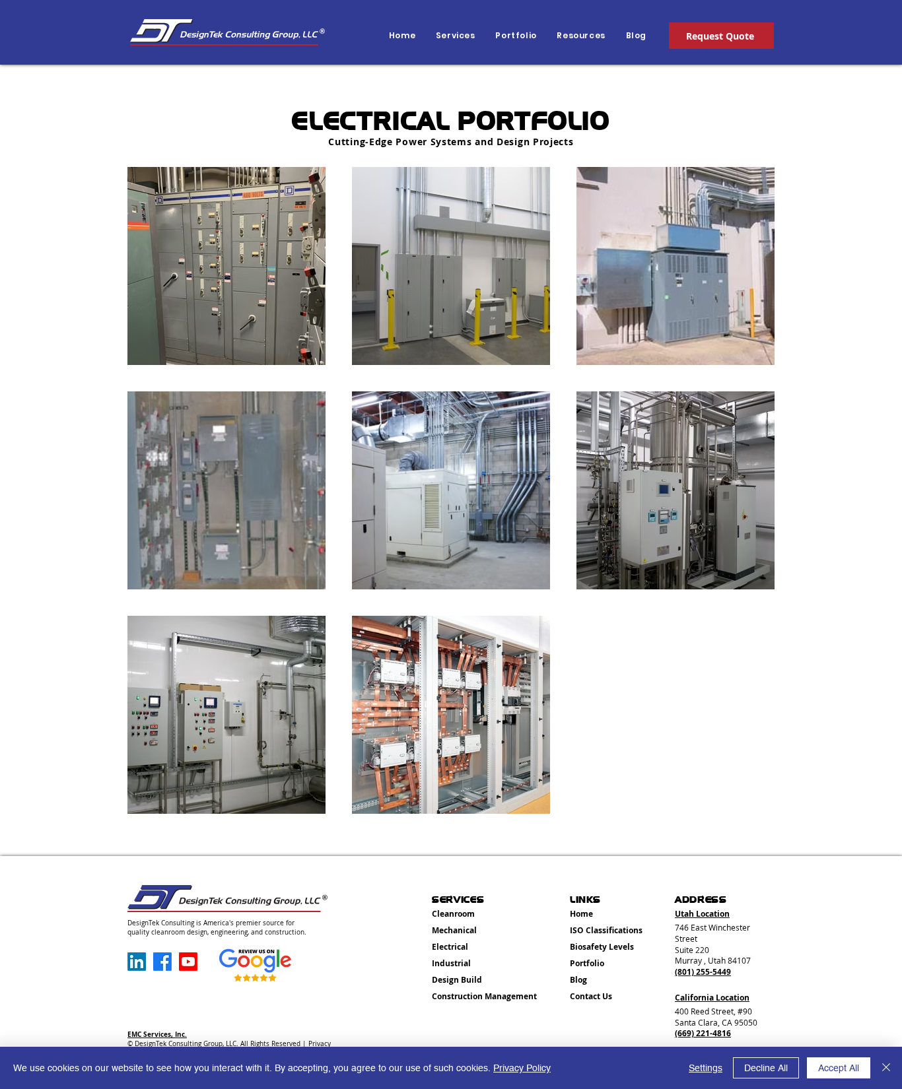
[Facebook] (162, 961)
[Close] (886, 1067)
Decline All (766, 1068)
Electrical (450, 946)
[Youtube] (188, 961)
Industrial (451, 963)
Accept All (838, 1068)
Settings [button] (705, 1068)
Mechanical (454, 930)
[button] (579, 35)
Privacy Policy (522, 1068)
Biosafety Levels (602, 946)
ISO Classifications (606, 930)
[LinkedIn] (136, 961)
